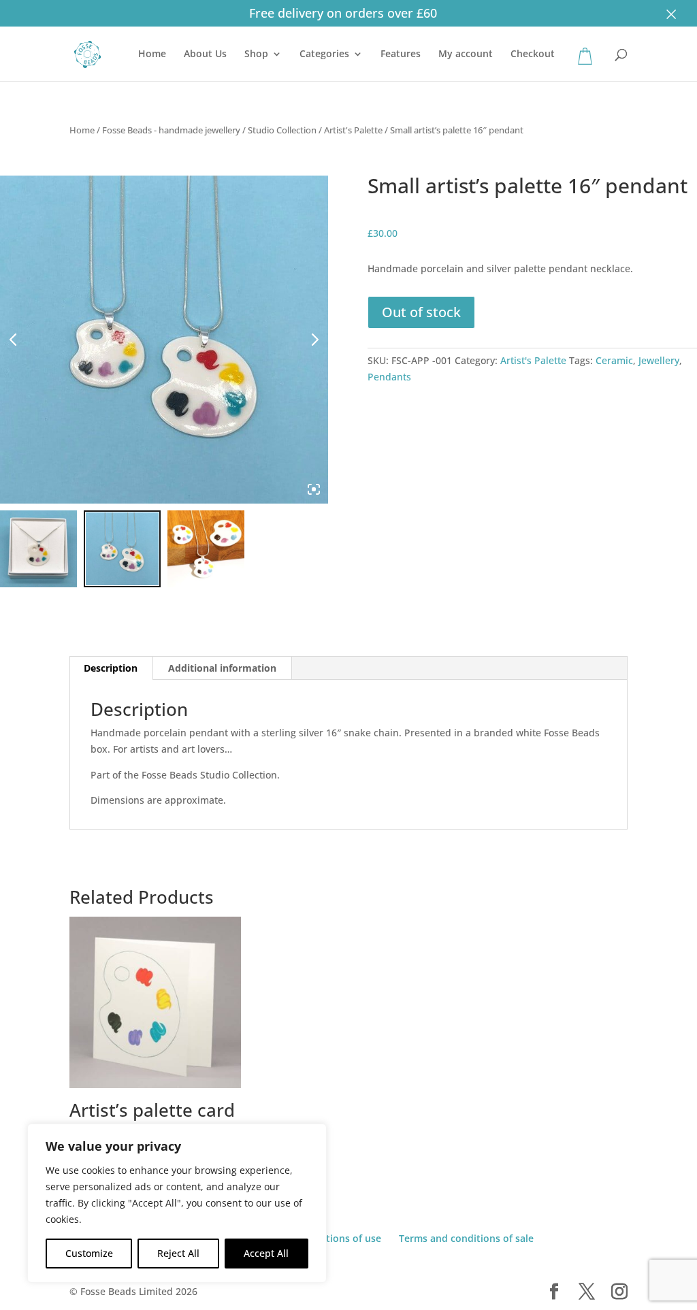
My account (465, 54)
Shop (256, 54)
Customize (89, 1253)
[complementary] (177, 1203)
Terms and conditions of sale (466, 1238)
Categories (324, 54)
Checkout (532, 54)
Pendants (389, 376)
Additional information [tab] (222, 667)
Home (152, 54)
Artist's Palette (353, 130)
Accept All (266, 1253)
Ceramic (614, 360)
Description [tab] (110, 667)
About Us (205, 54)
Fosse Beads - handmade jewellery (171, 130)
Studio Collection (282, 130)
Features (400, 54)
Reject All (178, 1253)
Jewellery (658, 360)
